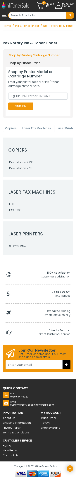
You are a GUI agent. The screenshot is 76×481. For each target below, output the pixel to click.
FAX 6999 (15, 210)
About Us (9, 418)
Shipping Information (17, 423)
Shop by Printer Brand (24, 63)
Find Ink (21, 106)
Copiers (11, 128)
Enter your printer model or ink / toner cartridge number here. (33, 84)
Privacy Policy (11, 428)
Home (7, 445)
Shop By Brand (50, 428)
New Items (10, 450)
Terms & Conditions (16, 432)
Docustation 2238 (21, 162)
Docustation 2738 (21, 168)
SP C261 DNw (17, 246)
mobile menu (4, 16)
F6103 (12, 204)
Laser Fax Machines (36, 128)
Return (45, 423)
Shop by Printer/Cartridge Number (34, 55)
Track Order (48, 418)
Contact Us (10, 455)
